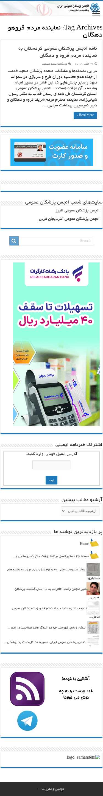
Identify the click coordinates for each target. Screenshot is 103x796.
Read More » (85, 115)
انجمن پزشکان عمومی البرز (77, 211)
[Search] (14, 241)
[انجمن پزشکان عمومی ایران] (51, 8)
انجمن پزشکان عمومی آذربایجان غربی (69, 219)
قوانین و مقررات (53, 789)
